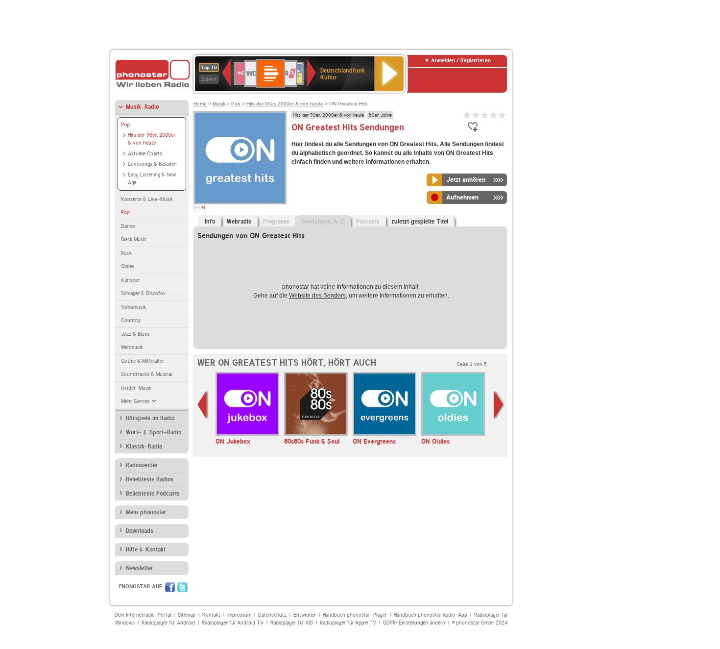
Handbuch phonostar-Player (355, 615)
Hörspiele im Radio (150, 418)
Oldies (127, 266)
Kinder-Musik (136, 388)
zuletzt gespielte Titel (419, 221)
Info (210, 221)
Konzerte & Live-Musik (147, 199)
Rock (126, 253)
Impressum (239, 615)
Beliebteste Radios (149, 479)
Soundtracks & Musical (146, 374)
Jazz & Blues (135, 334)
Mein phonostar (146, 512)
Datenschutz (272, 615)
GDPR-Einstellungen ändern (414, 623)
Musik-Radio (142, 106)
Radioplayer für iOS (291, 623)
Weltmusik (132, 347)
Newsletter (139, 568)
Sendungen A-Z (322, 221)
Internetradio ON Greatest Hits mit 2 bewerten (476, 115)
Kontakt (211, 615)
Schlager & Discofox (143, 293)
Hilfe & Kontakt (146, 549)
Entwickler (304, 615)
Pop (125, 124)
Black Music (133, 239)
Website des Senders (317, 295)
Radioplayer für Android (168, 623)
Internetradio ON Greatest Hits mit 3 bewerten (484, 115)
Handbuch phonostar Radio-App (430, 615)
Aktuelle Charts (145, 153)
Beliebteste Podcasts (153, 493)
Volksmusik (133, 307)
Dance (128, 226)
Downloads (139, 530)
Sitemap (186, 615)
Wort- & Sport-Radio (153, 432)
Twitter (182, 587)
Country (130, 320)
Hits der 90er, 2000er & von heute (151, 139)
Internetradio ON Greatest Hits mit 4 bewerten (493, 115)
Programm (276, 221)
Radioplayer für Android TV (233, 623)
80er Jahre (380, 115)
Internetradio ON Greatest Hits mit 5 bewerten (502, 115)
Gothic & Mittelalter (142, 361)
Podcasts (368, 221)
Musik (219, 103)
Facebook (170, 587)
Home (200, 103)
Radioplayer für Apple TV (348, 623)
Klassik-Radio (144, 446)
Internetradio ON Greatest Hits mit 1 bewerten (467, 115)
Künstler (130, 280)
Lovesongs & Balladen (152, 164)
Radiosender (142, 465)
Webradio (239, 221)
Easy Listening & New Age (152, 179)
